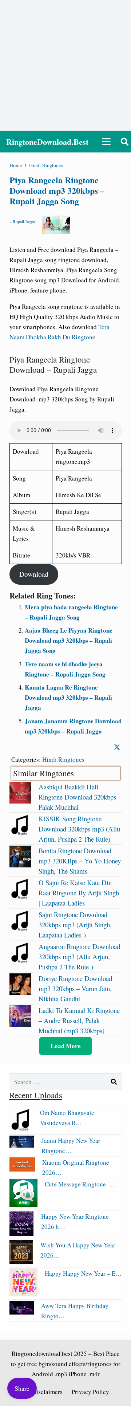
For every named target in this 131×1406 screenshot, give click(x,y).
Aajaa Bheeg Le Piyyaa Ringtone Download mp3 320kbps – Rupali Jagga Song (68, 640)
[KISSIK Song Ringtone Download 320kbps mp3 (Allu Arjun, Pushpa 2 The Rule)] (20, 833)
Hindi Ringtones (63, 759)
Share (22, 1388)
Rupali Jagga (24, 221)
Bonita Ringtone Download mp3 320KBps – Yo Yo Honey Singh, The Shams (80, 860)
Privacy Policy (90, 1391)
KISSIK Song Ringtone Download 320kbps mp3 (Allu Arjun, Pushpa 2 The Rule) (79, 828)
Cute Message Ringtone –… (81, 1184)
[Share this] (117, 747)
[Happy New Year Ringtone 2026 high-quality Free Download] (21, 1233)
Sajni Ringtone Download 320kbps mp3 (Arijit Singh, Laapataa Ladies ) (75, 924)
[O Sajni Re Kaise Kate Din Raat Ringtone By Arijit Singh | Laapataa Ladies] (20, 897)
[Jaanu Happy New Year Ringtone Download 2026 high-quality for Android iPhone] (22, 1145)
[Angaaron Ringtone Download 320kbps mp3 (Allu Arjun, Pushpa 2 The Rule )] (20, 961)
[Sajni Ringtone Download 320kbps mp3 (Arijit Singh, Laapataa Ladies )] (20, 929)
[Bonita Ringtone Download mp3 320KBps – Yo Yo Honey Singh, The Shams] (20, 865)
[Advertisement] (65, 65)
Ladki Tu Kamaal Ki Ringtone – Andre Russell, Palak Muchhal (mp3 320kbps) (79, 1020)
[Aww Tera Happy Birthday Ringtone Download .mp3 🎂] (21, 1312)
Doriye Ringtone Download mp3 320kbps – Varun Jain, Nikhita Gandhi (75, 988)
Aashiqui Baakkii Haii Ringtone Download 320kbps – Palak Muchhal (80, 797)
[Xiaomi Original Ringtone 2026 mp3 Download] (22, 1169)
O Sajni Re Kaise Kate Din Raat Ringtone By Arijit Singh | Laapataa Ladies (79, 892)
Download (33, 574)
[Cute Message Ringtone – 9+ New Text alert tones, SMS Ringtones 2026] (23, 1205)
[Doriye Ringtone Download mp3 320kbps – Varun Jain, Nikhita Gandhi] (20, 993)
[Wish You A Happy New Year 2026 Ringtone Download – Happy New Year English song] (21, 1262)
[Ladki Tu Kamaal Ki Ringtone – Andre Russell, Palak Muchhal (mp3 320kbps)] (20, 1025)
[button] (106, 141)
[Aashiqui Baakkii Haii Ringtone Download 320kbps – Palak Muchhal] (20, 801)
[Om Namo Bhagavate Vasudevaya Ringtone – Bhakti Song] (21, 1129)
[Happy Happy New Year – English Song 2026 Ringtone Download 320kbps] (23, 1294)
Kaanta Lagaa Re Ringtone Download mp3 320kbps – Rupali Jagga (68, 697)
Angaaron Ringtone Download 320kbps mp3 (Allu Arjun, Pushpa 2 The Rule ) (79, 956)
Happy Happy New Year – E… (83, 1273)
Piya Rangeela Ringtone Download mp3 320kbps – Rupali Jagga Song (56, 190)
